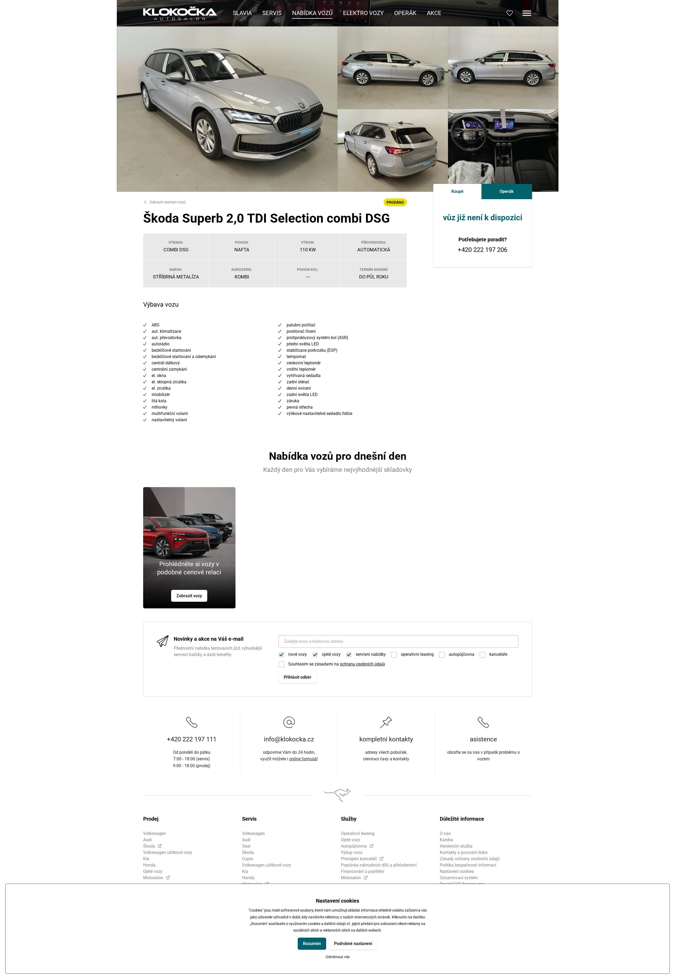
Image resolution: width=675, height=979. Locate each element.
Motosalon (153, 877)
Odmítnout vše (338, 957)
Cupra (247, 858)
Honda (149, 865)
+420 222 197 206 (482, 249)
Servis (272, 13)
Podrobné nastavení (353, 943)
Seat (246, 846)
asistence (483, 739)
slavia (242, 13)
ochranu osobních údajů (362, 664)
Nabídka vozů (312, 13)
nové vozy (297, 654)
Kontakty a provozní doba (464, 852)
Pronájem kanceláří (359, 858)
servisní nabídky (371, 654)
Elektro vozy (363, 13)
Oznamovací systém (459, 877)
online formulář (303, 758)
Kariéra (446, 839)
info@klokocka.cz (289, 739)
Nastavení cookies (457, 871)
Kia (146, 858)
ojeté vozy (331, 654)
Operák (405, 13)
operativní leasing (417, 654)
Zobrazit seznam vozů (168, 202)
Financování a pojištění (362, 871)
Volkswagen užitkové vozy (167, 852)
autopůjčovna (461, 654)
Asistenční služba (456, 846)
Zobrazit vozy (189, 595)
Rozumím (312, 943)
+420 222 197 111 (191, 739)
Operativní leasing (357, 833)
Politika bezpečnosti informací (468, 865)
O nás (445, 833)
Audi (147, 839)
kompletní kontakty (386, 739)
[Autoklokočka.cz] (180, 13)
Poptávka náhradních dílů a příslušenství (379, 865)
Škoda (149, 846)
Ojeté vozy (152, 871)
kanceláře (498, 654)
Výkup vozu (352, 852)
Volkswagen (154, 833)
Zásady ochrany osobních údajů (470, 858)
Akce (434, 13)
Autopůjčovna (354, 846)
